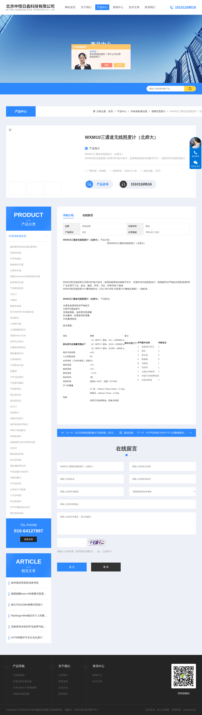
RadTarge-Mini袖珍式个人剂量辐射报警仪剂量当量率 (29, 615)
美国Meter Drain (18, 335)
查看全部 (28, 539)
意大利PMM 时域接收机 (22, 312)
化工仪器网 (163, 709)
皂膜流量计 (15, 477)
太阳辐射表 (15, 359)
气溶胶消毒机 (17, 383)
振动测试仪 (15, 400)
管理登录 (176, 709)
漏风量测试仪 (17, 353)
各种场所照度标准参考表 (25, 582)
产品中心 (102, 7)
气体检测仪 (19, 675)
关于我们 (86, 7)
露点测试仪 (15, 394)
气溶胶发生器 (17, 365)
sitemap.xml (189, 709)
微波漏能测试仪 (18, 465)
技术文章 (134, 7)
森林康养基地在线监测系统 (23, 246)
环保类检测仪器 (139, 111)
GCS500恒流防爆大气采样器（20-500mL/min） (100, 432)
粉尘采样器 (15, 460)
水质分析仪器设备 (22, 681)
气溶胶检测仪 (17, 288)
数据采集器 (15, 306)
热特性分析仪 (17, 341)
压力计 (13, 406)
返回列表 (128, 432)
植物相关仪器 (17, 264)
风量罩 (13, 371)
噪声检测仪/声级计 (19, 424)
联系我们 (150, 7)
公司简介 (63, 675)
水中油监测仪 (17, 377)
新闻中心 (118, 7)
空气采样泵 (15, 483)
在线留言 (88, 215)
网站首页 (70, 7)
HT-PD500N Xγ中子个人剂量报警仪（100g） (170, 432)
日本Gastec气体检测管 (25, 687)
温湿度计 (14, 412)
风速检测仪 (15, 436)
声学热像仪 (15, 258)
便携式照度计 (158, 111)
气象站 (13, 300)
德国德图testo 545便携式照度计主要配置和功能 (29, 593)
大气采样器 (15, 495)
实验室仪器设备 (21, 694)
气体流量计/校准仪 (19, 471)
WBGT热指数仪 (18, 430)
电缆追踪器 (15, 252)
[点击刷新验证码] (97, 543)
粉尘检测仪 (15, 501)
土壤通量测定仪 (18, 329)
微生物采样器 (17, 513)
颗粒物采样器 (17, 454)
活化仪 (13, 448)
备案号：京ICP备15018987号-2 (81, 709)
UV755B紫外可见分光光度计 (27, 637)
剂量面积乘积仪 (18, 347)
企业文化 (63, 687)
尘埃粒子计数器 (18, 489)
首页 (110, 111)
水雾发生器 (15, 270)
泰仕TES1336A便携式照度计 (27, 604)
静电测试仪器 (17, 282)
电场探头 (14, 318)
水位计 (13, 294)
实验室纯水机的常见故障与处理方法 (29, 626)
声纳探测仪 (15, 389)
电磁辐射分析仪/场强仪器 (22, 442)
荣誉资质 (63, 681)
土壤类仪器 (15, 323)
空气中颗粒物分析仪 (20, 507)
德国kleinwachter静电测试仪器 (25, 276)
